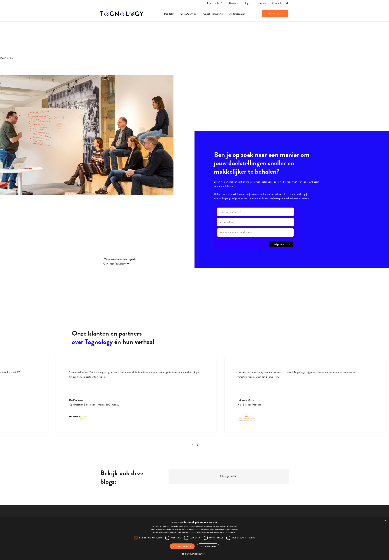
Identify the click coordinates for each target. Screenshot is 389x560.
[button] (194, 554)
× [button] (386, 520)
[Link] (121, 13)
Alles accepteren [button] (182, 546)
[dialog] (194, 538)
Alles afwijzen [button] (208, 546)
